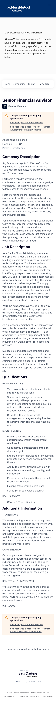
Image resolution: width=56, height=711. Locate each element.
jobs (7, 83)
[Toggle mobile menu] (50, 5)
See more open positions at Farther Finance (28, 649)
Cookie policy (35, 681)
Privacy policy (21, 681)
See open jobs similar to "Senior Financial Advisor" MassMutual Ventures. (30, 128)
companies (19, 83)
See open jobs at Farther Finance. (26, 122)
